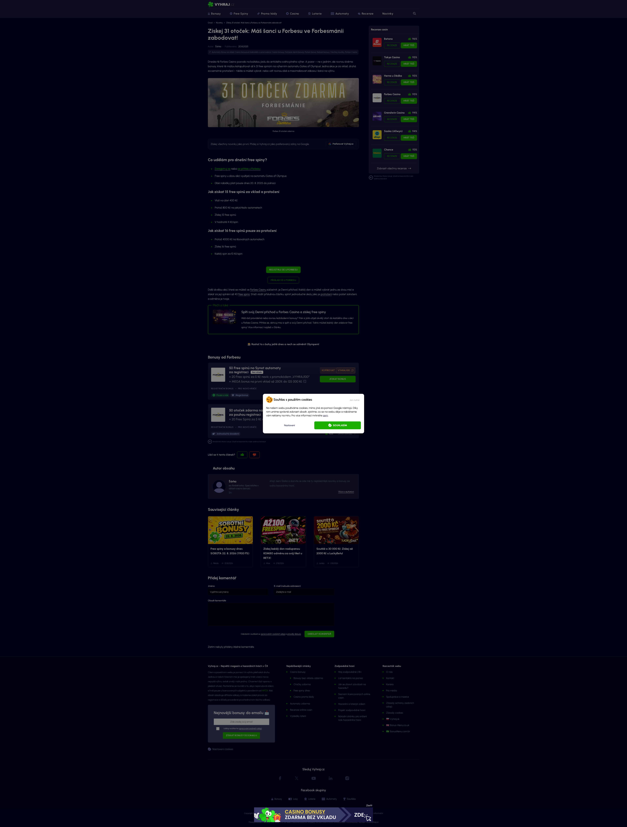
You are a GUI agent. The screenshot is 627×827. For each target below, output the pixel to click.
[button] (354, 399)
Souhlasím (340, 425)
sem (325, 415)
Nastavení (289, 425)
